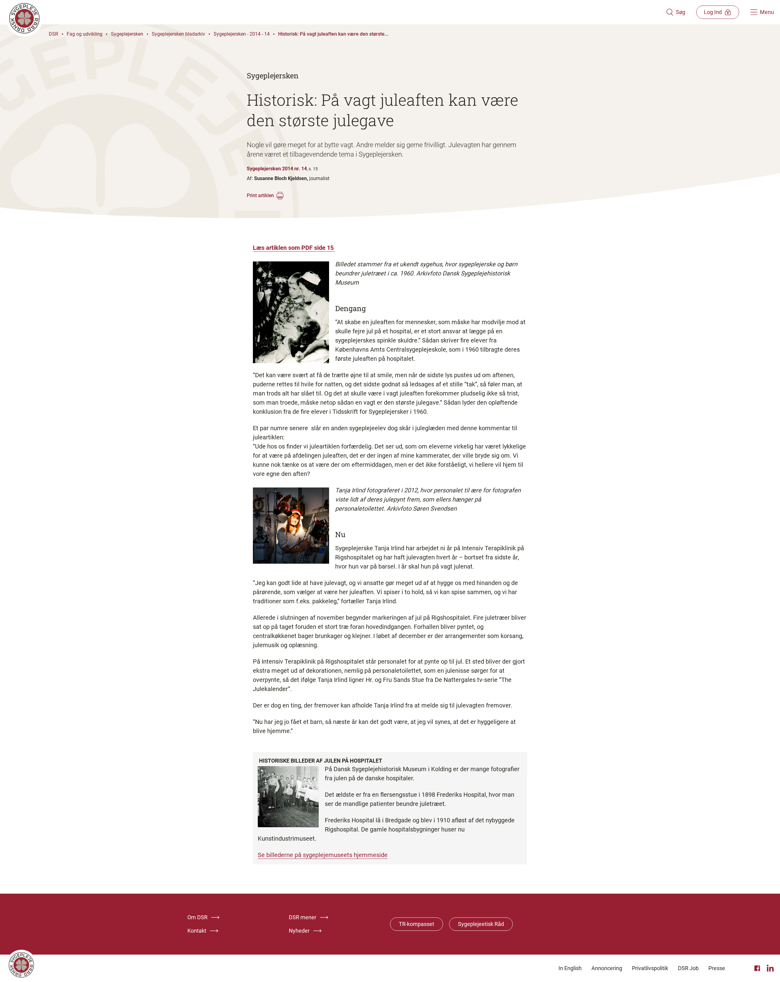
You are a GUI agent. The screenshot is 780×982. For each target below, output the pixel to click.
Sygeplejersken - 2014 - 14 (242, 34)
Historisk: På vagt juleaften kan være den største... (333, 34)
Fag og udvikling (84, 34)
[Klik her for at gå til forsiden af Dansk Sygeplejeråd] (336, 12)
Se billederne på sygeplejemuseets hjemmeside (323, 855)
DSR (53, 34)
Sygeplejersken (127, 34)
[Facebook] (758, 968)
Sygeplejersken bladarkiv (178, 34)
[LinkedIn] (770, 968)
